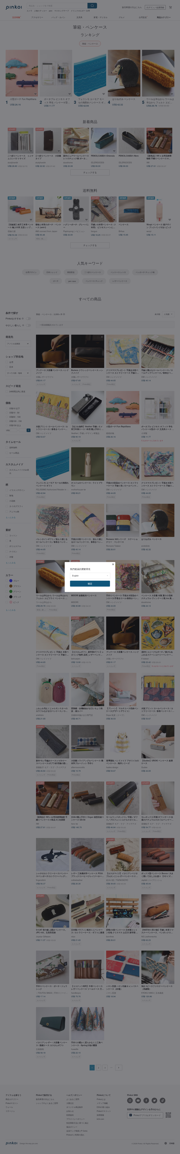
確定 (90, 583)
